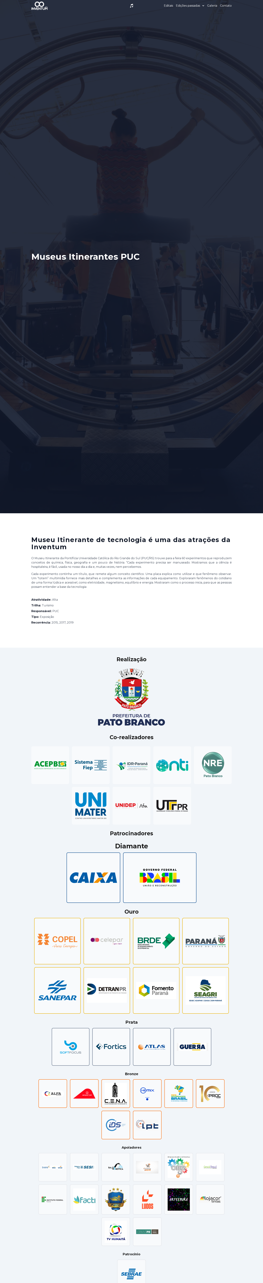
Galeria (212, 5)
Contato (226, 5)
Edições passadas (188, 5)
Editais (168, 5)
